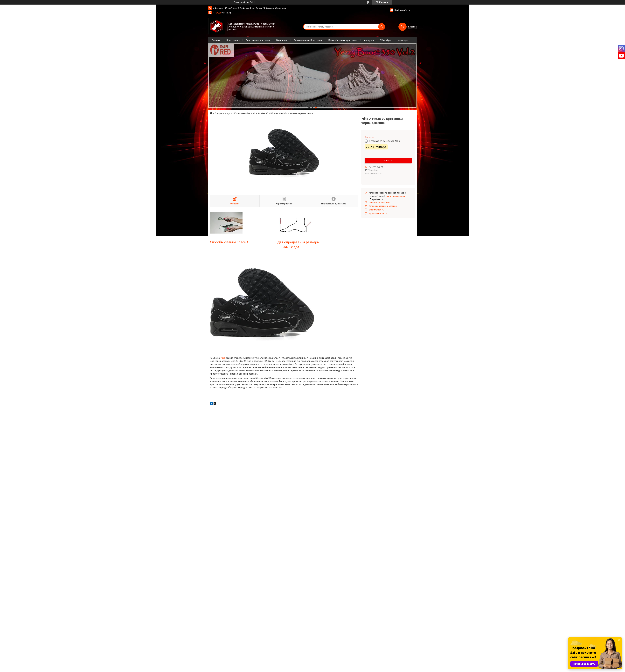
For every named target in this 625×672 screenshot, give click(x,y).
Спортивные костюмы (258, 40)
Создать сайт (240, 2)
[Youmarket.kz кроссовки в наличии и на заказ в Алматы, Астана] (216, 26)
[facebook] (211, 404)
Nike (223, 358)
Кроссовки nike (242, 113)
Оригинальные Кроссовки (308, 40)
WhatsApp (385, 40)
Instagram (369, 40)
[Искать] (381, 26)
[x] (215, 404)
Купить (388, 160)
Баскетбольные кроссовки (342, 40)
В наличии (281, 40)
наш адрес (403, 40)
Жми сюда (291, 247)
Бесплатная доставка (379, 202)
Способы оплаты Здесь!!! (229, 242)
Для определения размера (298, 242)
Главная (216, 40)
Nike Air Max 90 (260, 113)
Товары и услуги (223, 113)
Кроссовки (232, 40)
